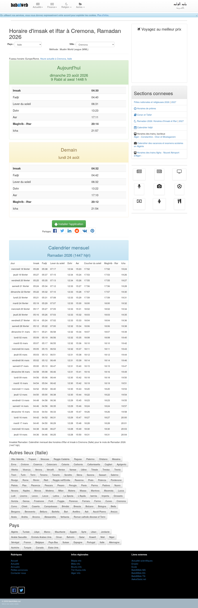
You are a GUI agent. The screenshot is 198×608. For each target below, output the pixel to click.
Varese (72, 469)
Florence (73, 501)
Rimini (36, 480)
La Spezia (68, 495)
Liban (93, 531)
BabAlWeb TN (138, 576)
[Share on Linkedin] (69, 231)
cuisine (179, 206)
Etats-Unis (53, 547)
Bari (66, 511)
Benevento (30, 511)
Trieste (94, 469)
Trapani (32, 459)
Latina (56, 495)
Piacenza (35, 485)
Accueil (14, 560)
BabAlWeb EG (138, 573)
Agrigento (121, 464)
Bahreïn (70, 537)
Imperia (105, 495)
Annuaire (15, 566)
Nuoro (117, 485)
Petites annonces (19, 569)
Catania (65, 464)
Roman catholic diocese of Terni (89, 516)
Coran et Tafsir (144, 114)
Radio (139, 191)
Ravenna (79, 480)
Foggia (61, 501)
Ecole (134, 566)
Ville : (72, 44)
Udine (84, 469)
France (27, 542)
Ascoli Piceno (99, 511)
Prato (90, 480)
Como (14, 506)
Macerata (108, 490)
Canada (40, 547)
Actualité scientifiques (142, 560)
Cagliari (108, 464)
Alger (136, 136)
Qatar (82, 537)
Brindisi (65, 506)
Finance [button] (51, 6)
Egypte (73, 531)
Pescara (49, 485)
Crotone (25, 464)
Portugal (91, 542)
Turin (23, 474)
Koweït (92, 537)
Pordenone (116, 480)
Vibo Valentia (17, 459)
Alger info (75, 573)
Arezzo (114, 511)
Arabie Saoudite (19, 537)
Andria (24, 516)
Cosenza (37, 464)
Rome (25, 480)
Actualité (139, 176)
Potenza (102, 480)
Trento (117, 469)
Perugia (73, 485)
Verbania (64, 516)
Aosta (14, 516)
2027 (173, 102)
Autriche (15, 547)
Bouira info (76, 566)
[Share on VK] (84, 231)
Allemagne (114, 542)
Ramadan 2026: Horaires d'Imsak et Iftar (156, 121)
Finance (139, 206)
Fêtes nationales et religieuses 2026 (151, 102)
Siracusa (45, 459)
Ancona (36, 516)
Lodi (13, 495)
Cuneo (108, 501)
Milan (61, 490)
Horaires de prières (146, 108)
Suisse (65, 542)
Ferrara (86, 501)
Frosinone (39, 501)
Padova (106, 485)
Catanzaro (52, 464)
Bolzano (89, 506)
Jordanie (105, 531)
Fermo (97, 501)
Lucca (121, 490)
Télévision (179, 176)
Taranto (56, 474)
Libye (36, 531)
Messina (116, 459)
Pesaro (60, 485)
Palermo (90, 459)
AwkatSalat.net (138, 579)
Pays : (10, 44)
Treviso (106, 469)
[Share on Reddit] (76, 231)
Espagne (78, 542)
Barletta (55, 511)
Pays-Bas (53, 542)
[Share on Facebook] (55, 231)
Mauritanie (60, 531)
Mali (103, 537)
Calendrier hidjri (145, 127)
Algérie (14, 531)
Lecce (45, 495)
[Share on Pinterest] (92, 231)
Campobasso (50, 506)
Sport (179, 191)
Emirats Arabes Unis (41, 537)
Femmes (159, 206)
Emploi (134, 563)
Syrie (83, 531)
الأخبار (159, 176)
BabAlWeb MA (138, 569)
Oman (59, 537)
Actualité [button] (37, 6)
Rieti (46, 480)
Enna (13, 464)
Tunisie (26, 531)
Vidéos (159, 191)
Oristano (103, 459)
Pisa (24, 485)
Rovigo (14, 480)
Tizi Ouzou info (78, 569)
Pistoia (14, 485)
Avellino (76, 511)
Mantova (95, 490)
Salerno (114, 474)
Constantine (147, 136)
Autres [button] (79, 6)
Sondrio (68, 474)
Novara (14, 490)
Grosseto (118, 495)
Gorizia (14, 501)
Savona (90, 474)
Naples (26, 490)
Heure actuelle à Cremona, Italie (56, 58)
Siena (79, 474)
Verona (38, 469)
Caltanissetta (93, 464)
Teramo (43, 474)
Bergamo (15, 511)
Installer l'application (70, 224)
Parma (94, 485)
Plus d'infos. (103, 15)
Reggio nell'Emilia (61, 480)
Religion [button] (65, 6)
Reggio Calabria (61, 459)
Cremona (121, 501)
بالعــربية (180, 7)
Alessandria (50, 516)
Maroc (47, 531)
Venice (61, 469)
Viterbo (14, 469)
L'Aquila (82, 495)
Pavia (84, 485)
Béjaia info (76, 560)
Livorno (23, 495)
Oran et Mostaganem (165, 136)
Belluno (43, 511)
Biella (113, 506)
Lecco (35, 495)
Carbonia (78, 464)
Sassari (102, 474)
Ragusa (78, 459)
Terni (32, 474)
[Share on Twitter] (62, 231)
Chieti (24, 506)
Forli (51, 501)
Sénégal (15, 542)
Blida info (75, 563)
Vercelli (50, 469)
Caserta (36, 506)
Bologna (102, 506)
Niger (111, 537)
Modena (50, 490)
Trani (13, 474)
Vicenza (26, 469)
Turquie (27, 547)
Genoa (26, 501)
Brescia (77, 506)
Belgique (39, 542)
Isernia (93, 495)
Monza (37, 490)
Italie (102, 542)
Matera (71, 490)
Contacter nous (18, 573)
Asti (86, 511)
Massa (83, 490)
